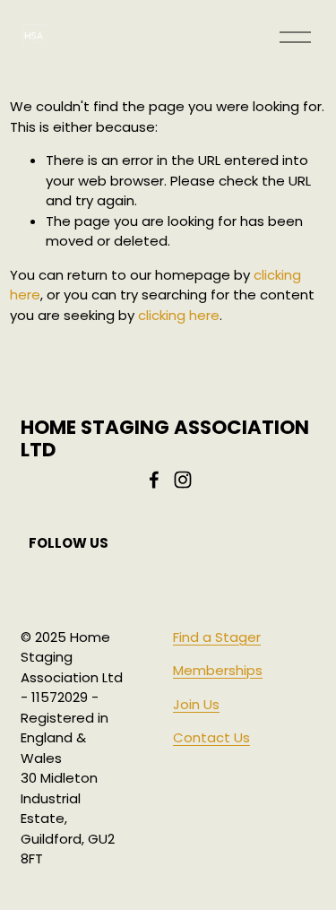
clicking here (179, 315)
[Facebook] (154, 480)
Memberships (218, 670)
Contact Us (211, 737)
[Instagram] (183, 480)
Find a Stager (217, 637)
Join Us (196, 704)
